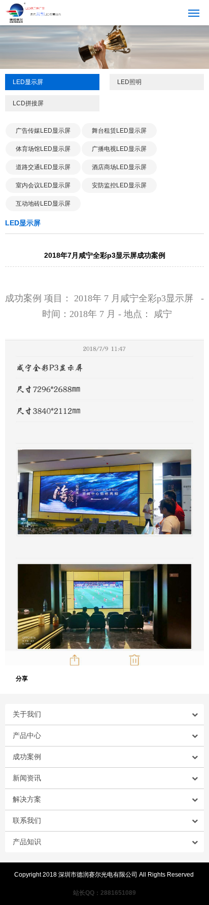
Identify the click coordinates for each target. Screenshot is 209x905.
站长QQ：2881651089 (104, 892)
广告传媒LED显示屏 (43, 130)
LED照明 (129, 82)
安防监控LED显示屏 (119, 185)
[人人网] (96, 678)
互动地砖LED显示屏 (43, 203)
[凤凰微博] (137, 678)
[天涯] (117, 678)
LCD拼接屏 (28, 103)
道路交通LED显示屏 (43, 167)
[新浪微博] (56, 678)
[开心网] (167, 678)
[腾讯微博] (86, 678)
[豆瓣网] (198, 678)
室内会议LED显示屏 (43, 185)
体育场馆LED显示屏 (43, 148)
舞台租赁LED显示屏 (119, 130)
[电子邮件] (66, 678)
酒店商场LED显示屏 (119, 167)
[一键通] (35, 678)
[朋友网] (157, 678)
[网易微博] (147, 678)
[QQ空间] (46, 678)
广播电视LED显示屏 (119, 148)
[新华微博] (106, 678)
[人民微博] (177, 678)
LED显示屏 (28, 82)
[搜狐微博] (76, 678)
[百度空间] (188, 678)
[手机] (127, 678)
